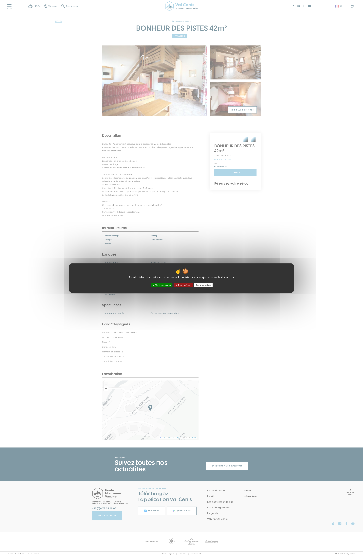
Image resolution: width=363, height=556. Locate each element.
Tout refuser (184, 285)
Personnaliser (203, 285)
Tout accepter (163, 285)
